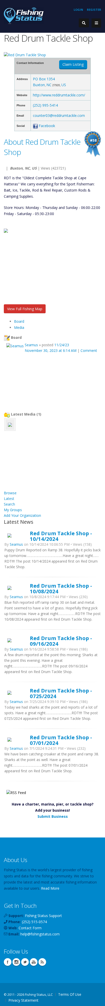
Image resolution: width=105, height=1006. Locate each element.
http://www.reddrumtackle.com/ (59, 95)
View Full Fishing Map (24, 308)
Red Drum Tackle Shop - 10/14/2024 (61, 536)
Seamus (31, 344)
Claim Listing (73, 64)
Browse (10, 492)
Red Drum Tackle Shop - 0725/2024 (61, 693)
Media (19, 327)
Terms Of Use (69, 994)
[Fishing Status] (24, 15)
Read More (50, 888)
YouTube (33, 962)
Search (9, 504)
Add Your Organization (22, 515)
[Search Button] (84, 22)
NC (48, 84)
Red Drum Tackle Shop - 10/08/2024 (61, 588)
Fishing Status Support (43, 915)
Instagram (16, 962)
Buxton (39, 84)
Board (19, 321)
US (63, 84)
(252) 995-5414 (45, 105)
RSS (42, 962)
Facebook (47, 125)
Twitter (25, 962)
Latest (9, 498)
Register (94, 10)
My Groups (13, 509)
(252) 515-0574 (34, 921)
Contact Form (30, 927)
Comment (89, 350)
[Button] (96, 23)
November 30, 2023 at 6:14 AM (50, 350)
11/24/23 (61, 344)
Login (78, 10)
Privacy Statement (23, 1000)
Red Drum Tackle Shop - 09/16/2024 (61, 640)
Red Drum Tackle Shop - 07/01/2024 (61, 740)
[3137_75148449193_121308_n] (10, 424)
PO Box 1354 (44, 78)
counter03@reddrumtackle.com (59, 115)
